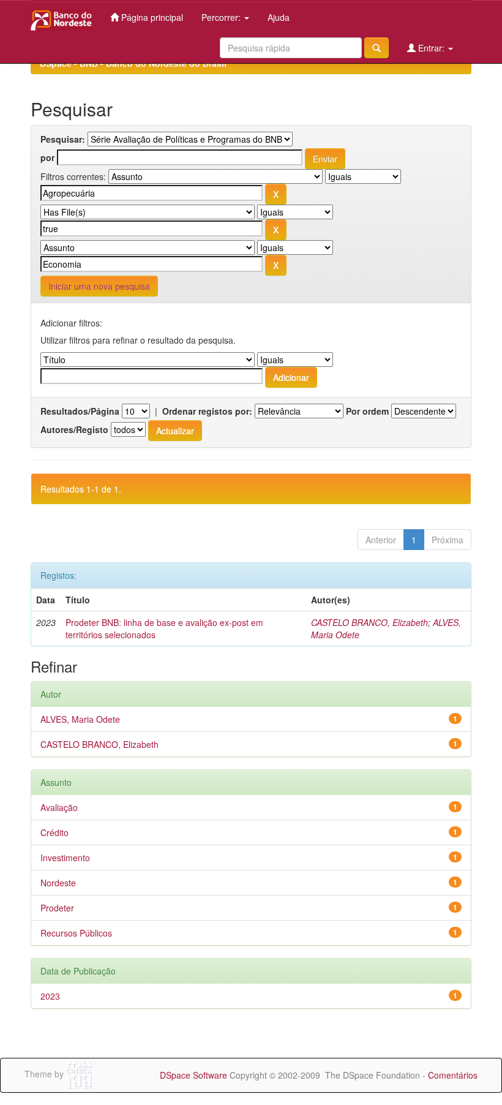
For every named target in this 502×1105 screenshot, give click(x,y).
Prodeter (57, 908)
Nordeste (58, 883)
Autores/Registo (74, 429)
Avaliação (59, 807)
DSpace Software (193, 1075)
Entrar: (431, 48)
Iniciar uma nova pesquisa (99, 286)
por (47, 157)
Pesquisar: (62, 139)
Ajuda (279, 17)
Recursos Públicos (76, 933)
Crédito (54, 832)
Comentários (453, 1075)
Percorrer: (222, 17)
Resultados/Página (79, 411)
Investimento (65, 857)
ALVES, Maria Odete (80, 719)
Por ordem (367, 411)
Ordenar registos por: (207, 411)
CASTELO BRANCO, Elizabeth (369, 622)
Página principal (151, 17)
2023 (50, 996)
